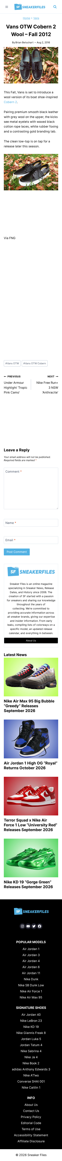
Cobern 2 (10, 102)
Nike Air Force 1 (31, 991)
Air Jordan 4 (31, 961)
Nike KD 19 (31, 1027)
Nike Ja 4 (31, 1057)
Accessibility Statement (31, 1135)
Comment (13, 471)
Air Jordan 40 (31, 1015)
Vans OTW (12, 363)
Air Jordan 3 (31, 955)
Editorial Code (31, 1123)
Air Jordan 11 (31, 973)
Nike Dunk (31, 979)
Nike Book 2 (31, 1063)
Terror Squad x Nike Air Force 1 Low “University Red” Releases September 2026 (30, 825)
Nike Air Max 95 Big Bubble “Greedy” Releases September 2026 (29, 706)
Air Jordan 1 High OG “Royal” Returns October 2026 (30, 765)
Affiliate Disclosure (31, 1141)
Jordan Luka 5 (31, 1039)
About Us (31, 1105)
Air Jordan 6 (31, 967)
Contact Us (31, 1111)
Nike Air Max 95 (31, 997)
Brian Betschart (24, 42)
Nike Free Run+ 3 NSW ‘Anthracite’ (47, 384)
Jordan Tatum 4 (31, 1045)
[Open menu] (7, 6)
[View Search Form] (55, 7)
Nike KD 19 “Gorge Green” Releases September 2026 (28, 884)
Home (26, 18)
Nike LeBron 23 (31, 1021)
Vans (36, 18)
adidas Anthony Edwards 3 (31, 1069)
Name (10, 523)
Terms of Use (31, 1129)
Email (10, 540)
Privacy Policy (31, 1117)
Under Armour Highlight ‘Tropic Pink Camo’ (15, 384)
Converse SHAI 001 (31, 1081)
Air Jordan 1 (31, 949)
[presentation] (31, 677)
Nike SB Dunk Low (31, 985)
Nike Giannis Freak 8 (31, 1033)
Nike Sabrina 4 (31, 1051)
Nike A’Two (31, 1075)
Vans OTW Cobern (34, 363)
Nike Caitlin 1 (31, 1087)
